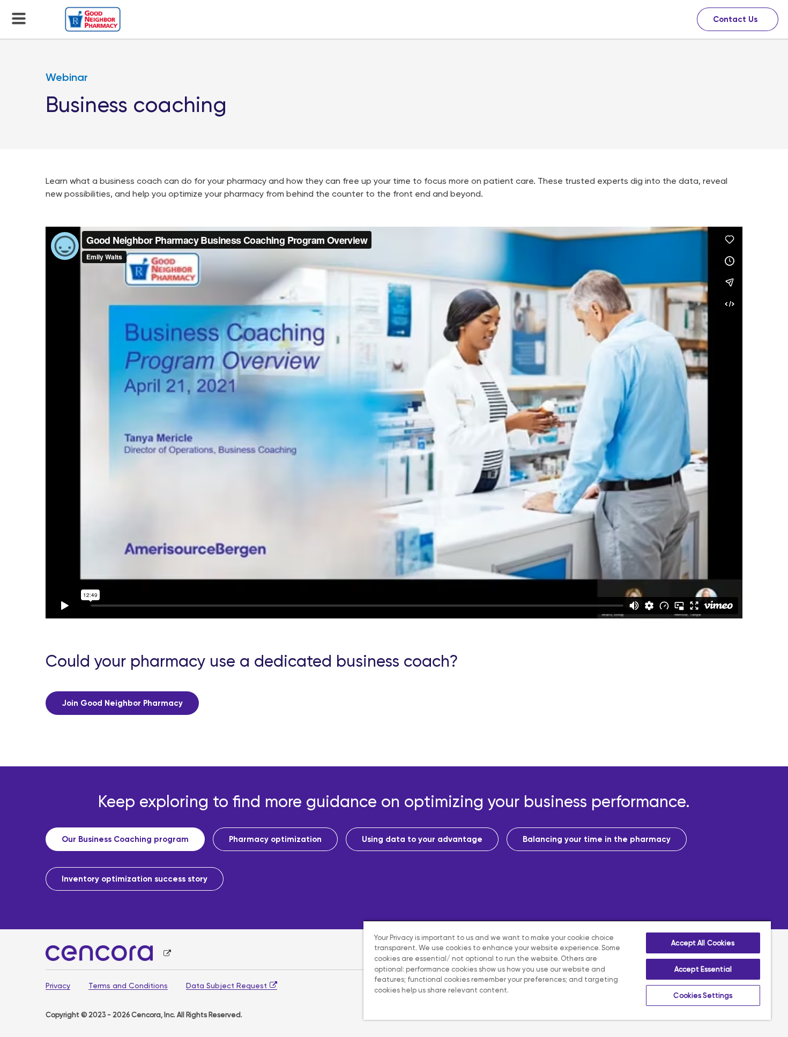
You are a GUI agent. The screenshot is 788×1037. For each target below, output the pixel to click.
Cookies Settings (702, 995)
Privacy (58, 985)
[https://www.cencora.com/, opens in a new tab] (108, 953)
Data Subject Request (226, 985)
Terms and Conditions (128, 985)
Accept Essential (703, 969)
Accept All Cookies (702, 943)
